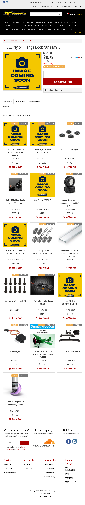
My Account (8, 465)
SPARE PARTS (73, 22)
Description (8, 102)
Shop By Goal (77, 32)
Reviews (31, 102)
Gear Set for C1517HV (42, 200)
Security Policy (49, 477)
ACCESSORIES (31, 29)
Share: (73, 57)
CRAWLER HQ (30, 22)
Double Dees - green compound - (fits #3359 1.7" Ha (69, 203)
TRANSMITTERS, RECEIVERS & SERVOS (15, 26)
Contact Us (72, 2)
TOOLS (6, 29)
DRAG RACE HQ (40, 22)
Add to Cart (64, 82)
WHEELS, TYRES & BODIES (17, 29)
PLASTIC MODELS (53, 29)
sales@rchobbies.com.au (47, 6)
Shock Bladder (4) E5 (69, 149)
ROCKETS (63, 29)
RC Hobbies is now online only (57, 2)
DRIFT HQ (50, 22)
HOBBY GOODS (42, 29)
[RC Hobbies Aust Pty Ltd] (15, 14)
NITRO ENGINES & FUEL (64, 26)
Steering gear (15, 351)
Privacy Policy (20, 449)
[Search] (60, 14)
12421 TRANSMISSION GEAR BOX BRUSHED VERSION (15, 152)
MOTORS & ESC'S (50, 26)
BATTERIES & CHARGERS (35, 26)
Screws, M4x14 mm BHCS (15, 301)
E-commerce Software (41, 496)
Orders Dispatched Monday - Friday (67, 6)
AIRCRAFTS (58, 22)
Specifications (20, 102)
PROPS (75, 26)
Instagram (34, 6)
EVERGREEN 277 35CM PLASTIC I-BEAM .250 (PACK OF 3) (70, 253)
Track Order (8, 469)
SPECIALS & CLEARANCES (11, 22)
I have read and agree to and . (16, 448)
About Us (27, 465)
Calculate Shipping (53, 90)
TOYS (70, 29)
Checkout (79, 14)
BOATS (66, 22)
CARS (22, 22)
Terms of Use (49, 465)
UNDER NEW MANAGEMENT (38, 2)
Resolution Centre (10, 473)
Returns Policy (49, 473)
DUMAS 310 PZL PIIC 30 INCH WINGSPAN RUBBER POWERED (42, 354)
